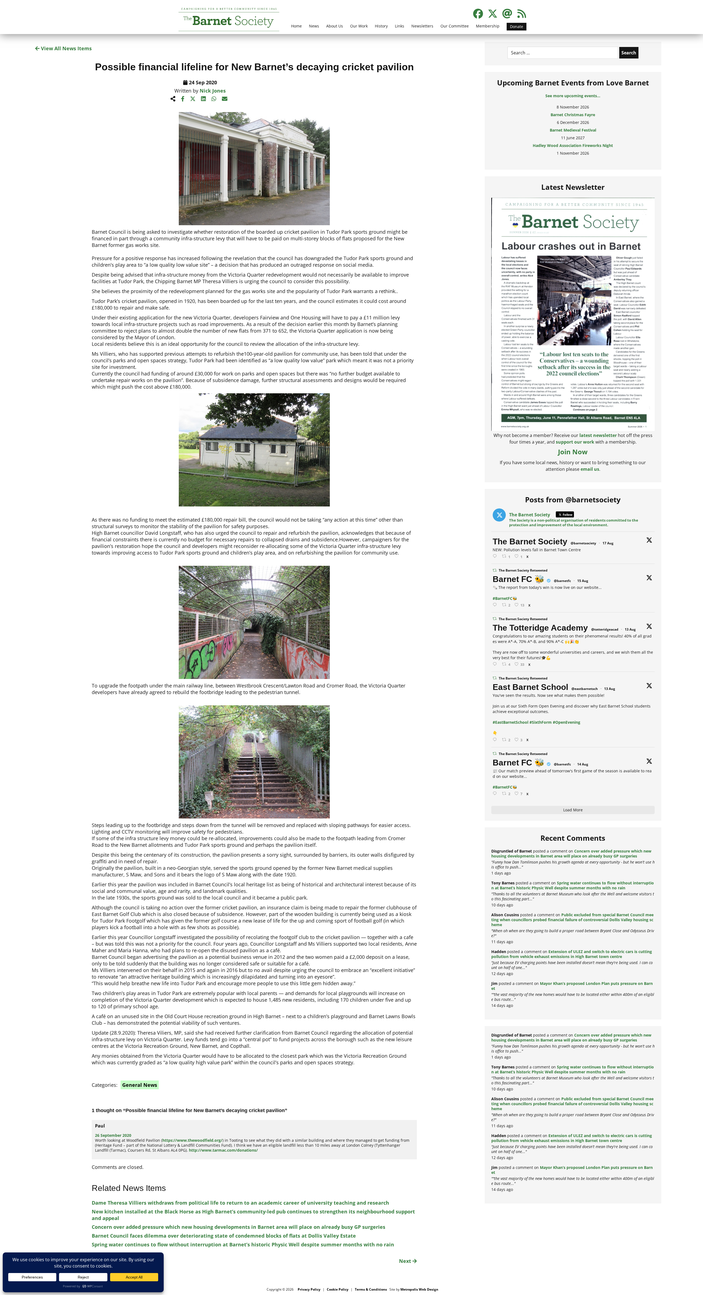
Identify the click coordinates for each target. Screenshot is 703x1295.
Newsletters (422, 26)
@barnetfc (562, 580)
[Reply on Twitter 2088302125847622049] (496, 793)
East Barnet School (530, 687)
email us (590, 469)
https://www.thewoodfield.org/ (192, 1140)
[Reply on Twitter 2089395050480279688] (496, 556)
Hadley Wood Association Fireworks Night (573, 135)
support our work (575, 442)
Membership (488, 26)
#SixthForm (540, 722)
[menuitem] (296, 29)
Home (296, 26)
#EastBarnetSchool (510, 722)
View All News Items (66, 48)
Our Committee (454, 26)
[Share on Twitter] (193, 98)
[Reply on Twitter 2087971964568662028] (496, 740)
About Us (334, 26)
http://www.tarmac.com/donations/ (223, 1150)
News (314, 26)
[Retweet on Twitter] (494, 570)
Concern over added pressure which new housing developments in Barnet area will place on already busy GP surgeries (238, 1227)
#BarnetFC (502, 598)
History (381, 26)
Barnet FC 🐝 (519, 579)
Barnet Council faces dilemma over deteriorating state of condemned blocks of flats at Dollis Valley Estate (224, 1235)
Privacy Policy (309, 1289)
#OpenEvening (566, 722)
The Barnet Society (530, 541)
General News (139, 1085)
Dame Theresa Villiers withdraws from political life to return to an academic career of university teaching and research (240, 1202)
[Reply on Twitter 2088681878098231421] (496, 605)
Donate (516, 26)
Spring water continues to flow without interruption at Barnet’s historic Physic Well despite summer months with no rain (243, 1244)
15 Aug (582, 580)
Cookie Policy (337, 1289)
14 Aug (582, 764)
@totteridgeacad (604, 629)
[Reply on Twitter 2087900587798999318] (496, 664)
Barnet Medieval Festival (573, 119)
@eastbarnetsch (584, 688)
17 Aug (607, 543)
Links (399, 26)
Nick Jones (213, 90)
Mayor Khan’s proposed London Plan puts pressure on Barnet (572, 986)
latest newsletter (598, 435)
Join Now (573, 451)
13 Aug (630, 629)
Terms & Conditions (371, 1289)
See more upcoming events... (572, 95)
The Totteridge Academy (540, 627)
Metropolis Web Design (419, 1289)
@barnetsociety (583, 543)
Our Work (359, 26)
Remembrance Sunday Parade (573, 150)
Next (405, 1261)
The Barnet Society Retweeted (523, 570)
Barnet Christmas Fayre (573, 104)
